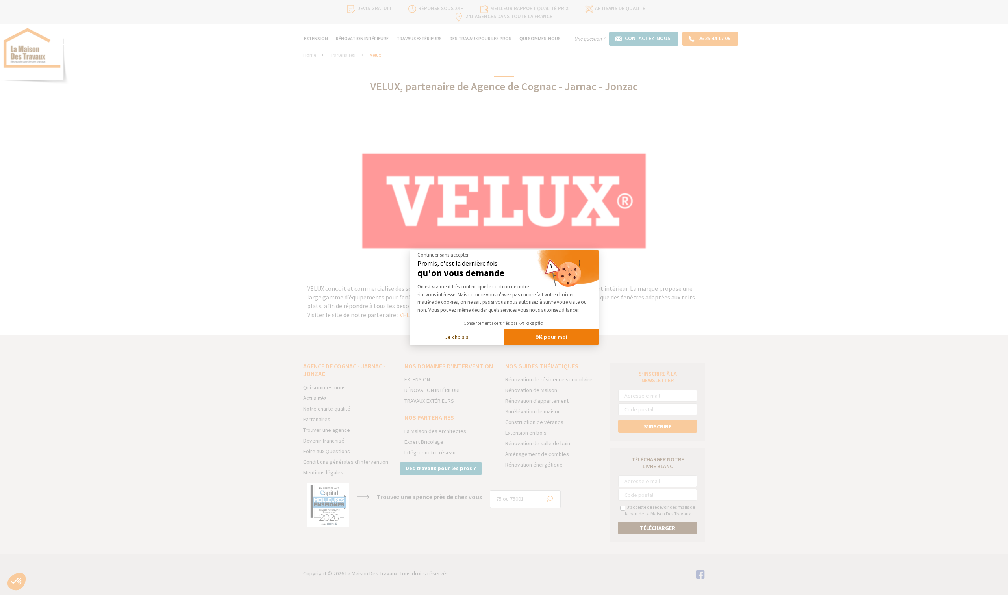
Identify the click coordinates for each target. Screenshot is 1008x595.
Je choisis (457, 336)
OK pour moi (551, 336)
